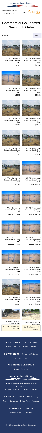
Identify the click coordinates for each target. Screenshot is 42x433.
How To (29, 396)
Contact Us (14, 401)
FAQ (36, 396)
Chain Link (17, 347)
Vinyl (24, 342)
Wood (8, 347)
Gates (25, 347)
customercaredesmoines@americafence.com (22, 389)
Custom (33, 347)
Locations (28, 413)
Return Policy (25, 401)
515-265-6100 (22, 386)
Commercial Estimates (30, 354)
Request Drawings (21, 369)
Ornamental (33, 342)
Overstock (20, 396)
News (5, 401)
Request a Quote (21, 358)
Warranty (36, 401)
